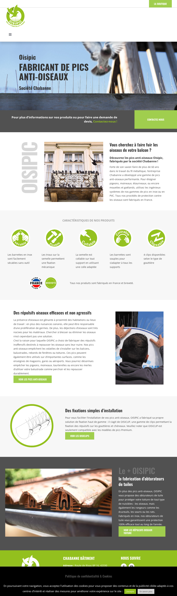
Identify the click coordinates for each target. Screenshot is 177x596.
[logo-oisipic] (15, 5)
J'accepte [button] (130, 591)
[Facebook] (124, 566)
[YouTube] (131, 566)
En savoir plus (146, 591)
